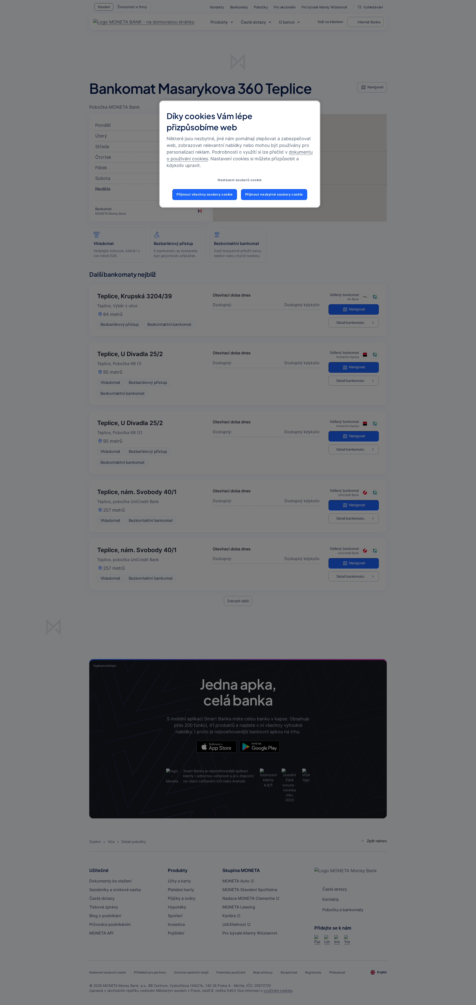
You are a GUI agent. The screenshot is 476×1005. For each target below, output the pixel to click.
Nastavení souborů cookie (240, 180)
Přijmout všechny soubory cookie (205, 194)
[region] (239, 154)
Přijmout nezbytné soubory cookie (274, 194)
